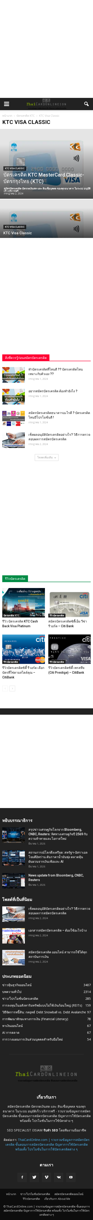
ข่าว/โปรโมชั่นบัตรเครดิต (20, 998)
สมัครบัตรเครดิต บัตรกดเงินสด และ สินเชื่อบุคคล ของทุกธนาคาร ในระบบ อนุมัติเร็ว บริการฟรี (47, 190)
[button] (86, 104)
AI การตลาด (10, 1032)
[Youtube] (70, 1177)
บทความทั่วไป (11, 992)
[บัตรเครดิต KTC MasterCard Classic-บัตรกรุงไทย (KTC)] (46, 164)
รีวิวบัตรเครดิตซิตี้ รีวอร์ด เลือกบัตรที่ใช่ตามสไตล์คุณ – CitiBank (23, 672)
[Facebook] (22, 1177)
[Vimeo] (46, 1177)
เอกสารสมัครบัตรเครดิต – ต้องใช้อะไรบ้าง (57, 930)
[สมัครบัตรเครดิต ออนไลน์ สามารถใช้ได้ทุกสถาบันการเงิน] (13, 958)
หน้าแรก (7, 116)
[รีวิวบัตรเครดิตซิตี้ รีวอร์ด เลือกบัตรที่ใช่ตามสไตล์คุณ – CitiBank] (23, 649)
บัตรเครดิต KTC (11, 615)
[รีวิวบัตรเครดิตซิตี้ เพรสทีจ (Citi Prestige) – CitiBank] (69, 649)
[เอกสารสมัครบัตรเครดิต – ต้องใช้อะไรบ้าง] (13, 936)
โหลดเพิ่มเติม (45, 457)
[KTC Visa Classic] (46, 234)
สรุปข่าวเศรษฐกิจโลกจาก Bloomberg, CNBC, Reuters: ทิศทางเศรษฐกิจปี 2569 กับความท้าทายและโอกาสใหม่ (58, 834)
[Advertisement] (46, 49)
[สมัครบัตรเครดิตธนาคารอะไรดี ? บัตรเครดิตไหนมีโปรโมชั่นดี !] (13, 418)
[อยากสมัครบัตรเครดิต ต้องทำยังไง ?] (13, 396)
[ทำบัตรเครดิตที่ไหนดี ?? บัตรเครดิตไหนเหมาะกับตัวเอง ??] (13, 375)
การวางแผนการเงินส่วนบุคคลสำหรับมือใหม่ (32, 1039)
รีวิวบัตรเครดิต (57, 615)
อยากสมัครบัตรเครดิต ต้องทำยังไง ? (52, 391)
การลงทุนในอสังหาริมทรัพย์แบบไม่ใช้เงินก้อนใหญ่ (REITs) (42, 1005)
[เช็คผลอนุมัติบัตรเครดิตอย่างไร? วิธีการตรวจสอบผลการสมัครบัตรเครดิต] (13, 440)
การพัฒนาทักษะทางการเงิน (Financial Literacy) (35, 1019)
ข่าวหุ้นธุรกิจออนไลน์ (17, 985)
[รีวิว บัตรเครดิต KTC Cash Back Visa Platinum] (23, 602)
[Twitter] (34, 1177)
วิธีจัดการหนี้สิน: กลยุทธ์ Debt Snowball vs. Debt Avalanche (44, 1012)
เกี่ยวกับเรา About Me (57, 1199)
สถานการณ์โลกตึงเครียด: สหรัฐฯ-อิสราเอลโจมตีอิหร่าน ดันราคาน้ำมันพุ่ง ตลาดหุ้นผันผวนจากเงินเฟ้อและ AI (58, 857)
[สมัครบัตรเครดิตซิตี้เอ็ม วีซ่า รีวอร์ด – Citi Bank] (69, 602)
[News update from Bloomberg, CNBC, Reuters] (13, 881)
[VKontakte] (58, 1177)
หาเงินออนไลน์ (12, 1026)
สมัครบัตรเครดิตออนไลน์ (68, 1194)
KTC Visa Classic (15, 168)
